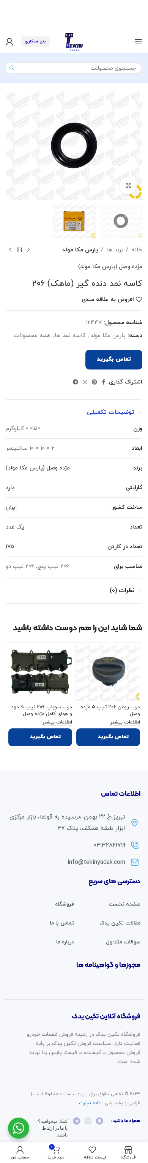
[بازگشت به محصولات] (19, 250)
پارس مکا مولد (80, 250)
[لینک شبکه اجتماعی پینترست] (94, 382)
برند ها (114, 250)
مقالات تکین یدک (119, 923)
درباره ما (65, 942)
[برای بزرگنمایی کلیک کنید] (128, 185)
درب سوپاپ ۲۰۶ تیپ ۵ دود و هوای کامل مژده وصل (41, 710)
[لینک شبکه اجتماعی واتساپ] (85, 382)
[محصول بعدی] (10, 250)
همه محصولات (32, 336)
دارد (10, 488)
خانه (136, 250)
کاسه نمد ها (70, 336)
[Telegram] (76, 1121)
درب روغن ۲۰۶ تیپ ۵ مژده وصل (110, 710)
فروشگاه (64, 904)
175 (10, 547)
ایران (11, 507)
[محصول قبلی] (28, 250)
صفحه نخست (124, 904)
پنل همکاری (35, 41)
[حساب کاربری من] (9, 41)
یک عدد (15, 527)
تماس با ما (62, 923)
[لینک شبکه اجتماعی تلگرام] (75, 382)
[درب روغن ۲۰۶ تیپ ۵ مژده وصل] (108, 672)
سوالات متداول (123, 942)
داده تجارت (90, 1103)
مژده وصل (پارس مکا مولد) (110, 267)
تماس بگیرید (114, 359)
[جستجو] (11, 68)
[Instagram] (88, 1121)
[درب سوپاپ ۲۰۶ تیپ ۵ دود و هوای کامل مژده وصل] (40, 672)
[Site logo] (74, 41)
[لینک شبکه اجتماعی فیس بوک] (103, 382)
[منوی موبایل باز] (138, 41)
